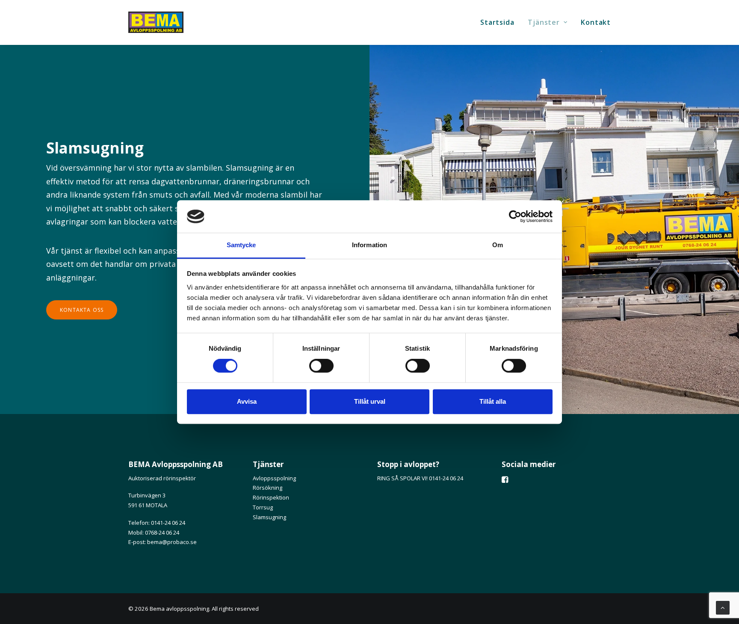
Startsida (497, 22)
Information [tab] (369, 245)
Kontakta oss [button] (81, 309)
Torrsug (263, 507)
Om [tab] (497, 245)
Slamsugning (269, 517)
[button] (505, 480)
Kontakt (596, 22)
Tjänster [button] (543, 22)
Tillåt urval (369, 401)
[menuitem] (500, 22)
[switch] (321, 366)
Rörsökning (267, 487)
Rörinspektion (271, 497)
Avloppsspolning (274, 478)
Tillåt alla (492, 401)
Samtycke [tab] (241, 245)
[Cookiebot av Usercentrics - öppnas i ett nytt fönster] (515, 216)
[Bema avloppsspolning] (155, 22)
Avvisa (247, 401)
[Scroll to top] (723, 607)
